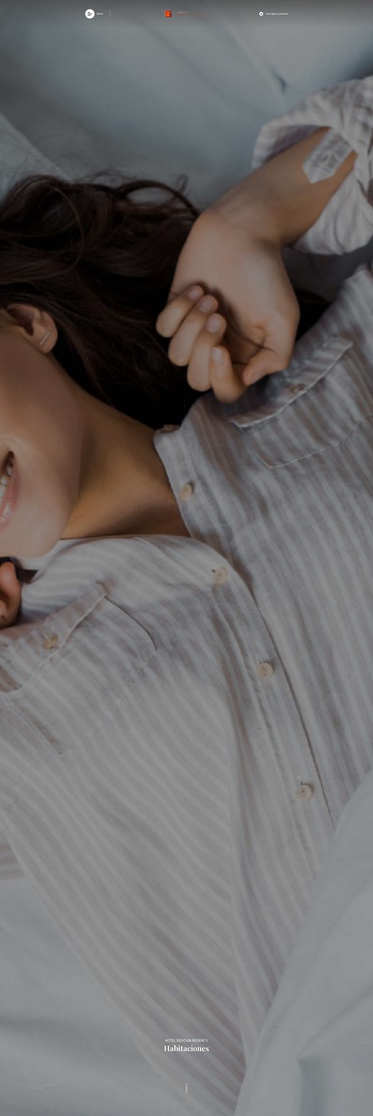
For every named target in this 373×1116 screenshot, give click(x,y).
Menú (100, 13)
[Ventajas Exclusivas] (261, 14)
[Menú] (90, 14)
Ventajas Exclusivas (277, 13)
